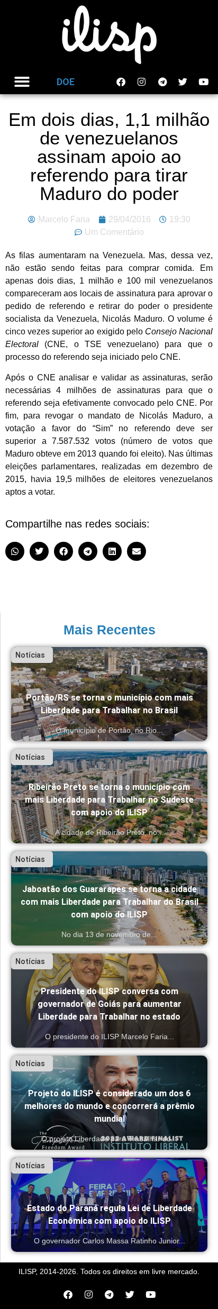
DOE (66, 81)
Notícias (30, 655)
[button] (22, 82)
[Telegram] (162, 82)
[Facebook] (121, 82)
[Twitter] (183, 82)
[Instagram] (142, 82)
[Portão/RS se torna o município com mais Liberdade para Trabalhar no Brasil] (109, 694)
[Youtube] (204, 82)
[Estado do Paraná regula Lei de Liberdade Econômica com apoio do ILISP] (109, 1205)
